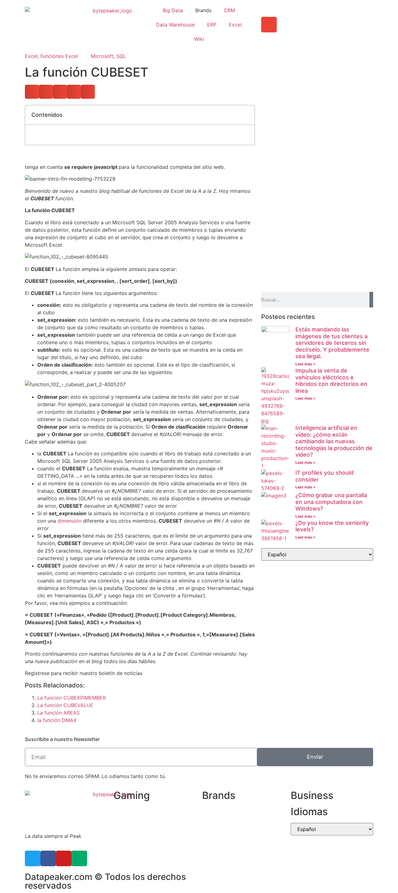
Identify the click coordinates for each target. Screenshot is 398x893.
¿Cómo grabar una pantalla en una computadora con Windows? (331, 502)
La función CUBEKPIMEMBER (71, 698)
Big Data (173, 10)
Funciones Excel (59, 56)
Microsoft (102, 56)
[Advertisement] (317, 148)
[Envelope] (269, 24)
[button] (32, 92)
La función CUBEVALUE (65, 705)
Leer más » (305, 364)
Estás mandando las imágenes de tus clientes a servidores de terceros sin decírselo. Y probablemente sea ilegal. (332, 342)
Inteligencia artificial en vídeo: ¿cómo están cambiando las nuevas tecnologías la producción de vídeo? (334, 441)
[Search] (371, 299)
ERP (211, 24)
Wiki (199, 39)
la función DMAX (56, 720)
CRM (229, 10)
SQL (121, 56)
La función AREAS (58, 713)
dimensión (69, 521)
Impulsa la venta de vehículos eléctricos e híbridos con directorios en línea (331, 380)
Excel (235, 24)
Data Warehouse (175, 24)
